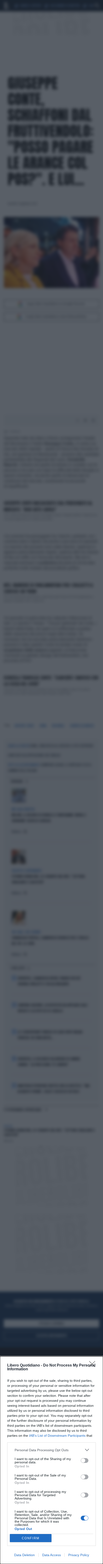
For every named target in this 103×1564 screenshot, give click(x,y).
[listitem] (51, 1449)
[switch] (84, 1460)
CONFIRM (31, 1538)
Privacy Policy (78, 1555)
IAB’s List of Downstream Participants (57, 1435)
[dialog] (51, 1460)
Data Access (51, 1555)
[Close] (93, 1365)
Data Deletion (24, 1555)
